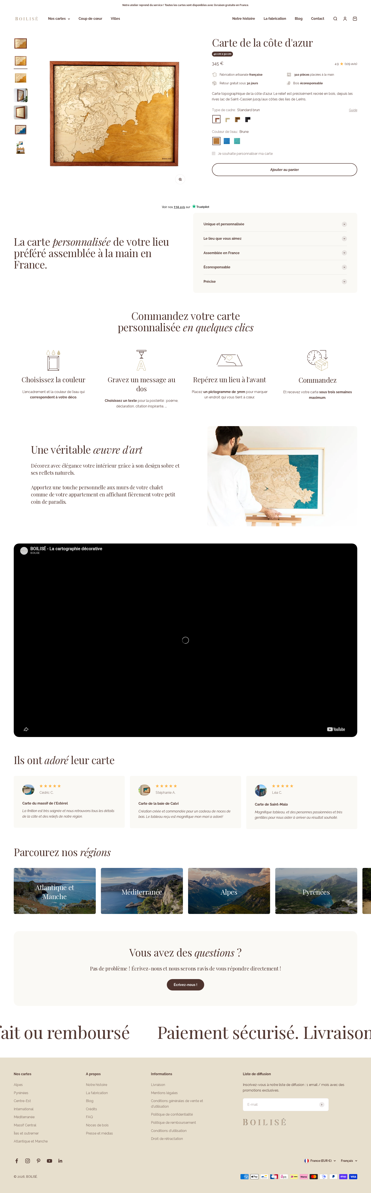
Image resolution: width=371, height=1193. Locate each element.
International (23, 1109)
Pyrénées (21, 1093)
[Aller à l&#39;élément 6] (20, 130)
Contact (317, 19)
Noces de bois (97, 1125)
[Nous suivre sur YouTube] (49, 1161)
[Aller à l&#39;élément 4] (20, 95)
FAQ (89, 1117)
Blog (299, 19)
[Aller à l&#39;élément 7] (20, 147)
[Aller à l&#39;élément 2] (20, 61)
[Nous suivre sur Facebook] (17, 1161)
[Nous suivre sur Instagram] (27, 1161)
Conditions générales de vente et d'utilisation (177, 1104)
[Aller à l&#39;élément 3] (20, 78)
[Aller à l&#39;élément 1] (20, 44)
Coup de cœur (90, 19)
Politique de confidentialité (172, 1114)
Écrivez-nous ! (185, 985)
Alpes (18, 1085)
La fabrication (275, 19)
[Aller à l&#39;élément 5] (20, 113)
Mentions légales (164, 1093)
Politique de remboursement (173, 1123)
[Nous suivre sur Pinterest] (38, 1161)
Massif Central (25, 1125)
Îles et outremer (26, 1133)
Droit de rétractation (167, 1139)
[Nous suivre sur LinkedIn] (60, 1161)
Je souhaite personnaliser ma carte (245, 154)
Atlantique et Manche (31, 1141)
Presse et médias (99, 1133)
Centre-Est (22, 1101)
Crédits (91, 1109)
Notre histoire (243, 19)
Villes (115, 19)
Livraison (158, 1085)
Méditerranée (24, 1117)
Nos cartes (57, 19)
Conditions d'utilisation (169, 1131)
